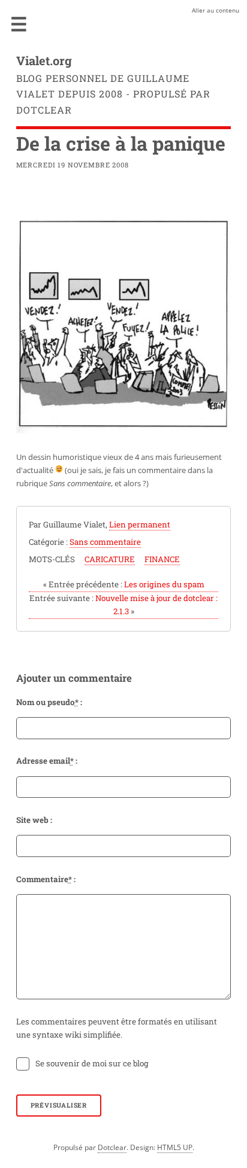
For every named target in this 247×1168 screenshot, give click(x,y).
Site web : (34, 820)
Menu (19, 24)
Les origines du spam (123, 584)
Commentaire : (46, 879)
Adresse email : (46, 760)
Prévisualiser (59, 1105)
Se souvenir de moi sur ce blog (92, 1063)
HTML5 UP (174, 1147)
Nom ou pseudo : (49, 702)
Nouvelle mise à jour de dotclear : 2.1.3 (123, 605)
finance (162, 559)
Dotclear (112, 1147)
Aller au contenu (215, 10)
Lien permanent (139, 524)
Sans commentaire (105, 541)
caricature (110, 559)
